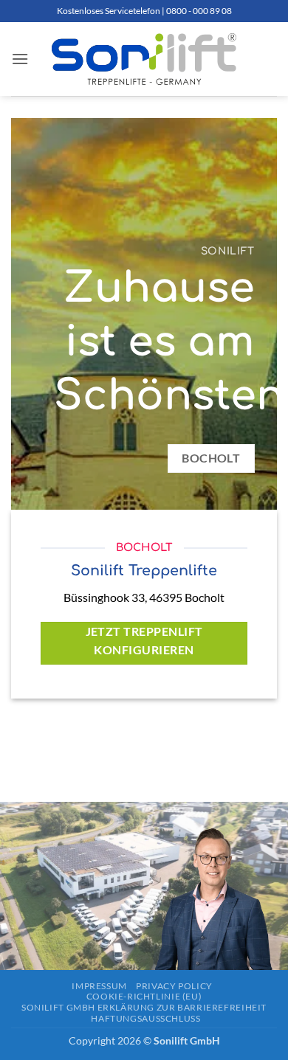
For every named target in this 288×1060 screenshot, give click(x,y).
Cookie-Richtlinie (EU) (144, 996)
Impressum (99, 985)
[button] (20, 59)
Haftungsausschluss (145, 1018)
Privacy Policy (174, 985)
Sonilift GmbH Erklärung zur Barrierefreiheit (144, 1007)
